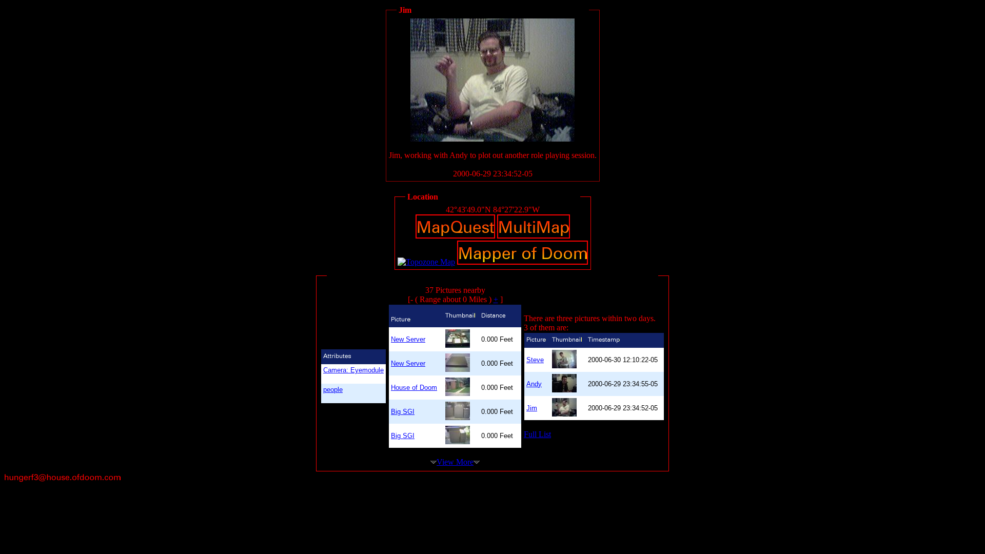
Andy (534, 384)
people (333, 389)
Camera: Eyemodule (353, 370)
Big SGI (403, 412)
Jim (531, 408)
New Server (408, 339)
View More (455, 462)
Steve (535, 360)
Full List (537, 434)
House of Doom (414, 387)
